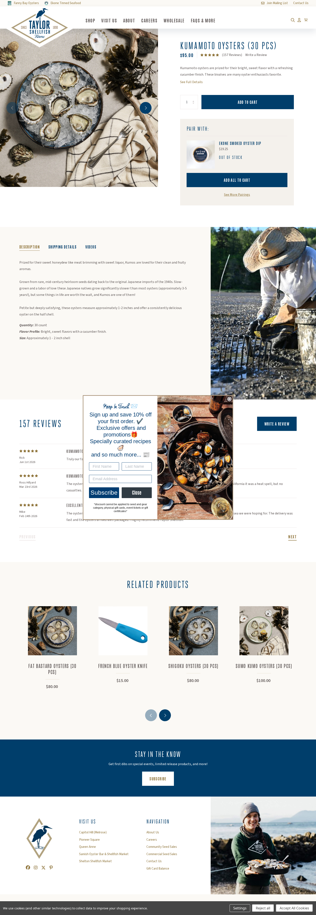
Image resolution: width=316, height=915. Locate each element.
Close (136, 492)
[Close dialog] (229, 399)
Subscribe (104, 492)
